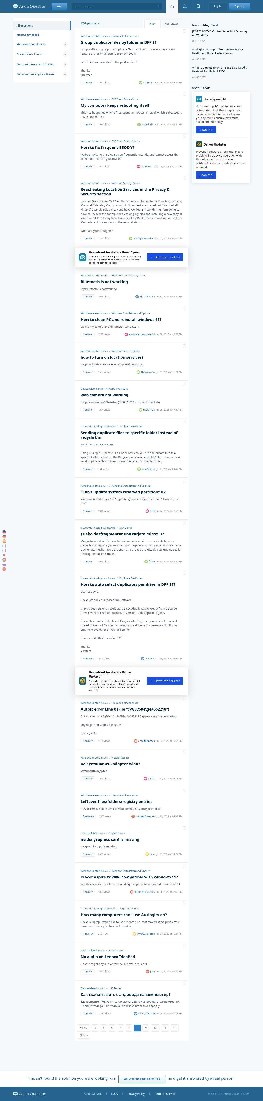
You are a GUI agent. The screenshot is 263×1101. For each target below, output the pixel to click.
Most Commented (28, 35)
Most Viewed (171, 23)
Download (205, 129)
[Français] (4, 546)
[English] (4, 532)
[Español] (4, 541)
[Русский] (4, 564)
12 (174, 1028)
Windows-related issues (31, 44)
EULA (114, 1094)
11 (164, 1028)
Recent (152, 23)
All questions (25, 25)
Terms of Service (164, 1094)
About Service (93, 1094)
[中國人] (4, 569)
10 (155, 1028)
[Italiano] (4, 551)
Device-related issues (30, 54)
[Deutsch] (4, 537)
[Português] (4, 560)
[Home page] (172, 6)
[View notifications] (185, 6)
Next (82, 1035)
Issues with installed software (35, 64)
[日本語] (4, 555)
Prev (84, 1028)
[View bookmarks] (198, 6)
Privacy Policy (136, 1094)
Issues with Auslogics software (36, 74)
